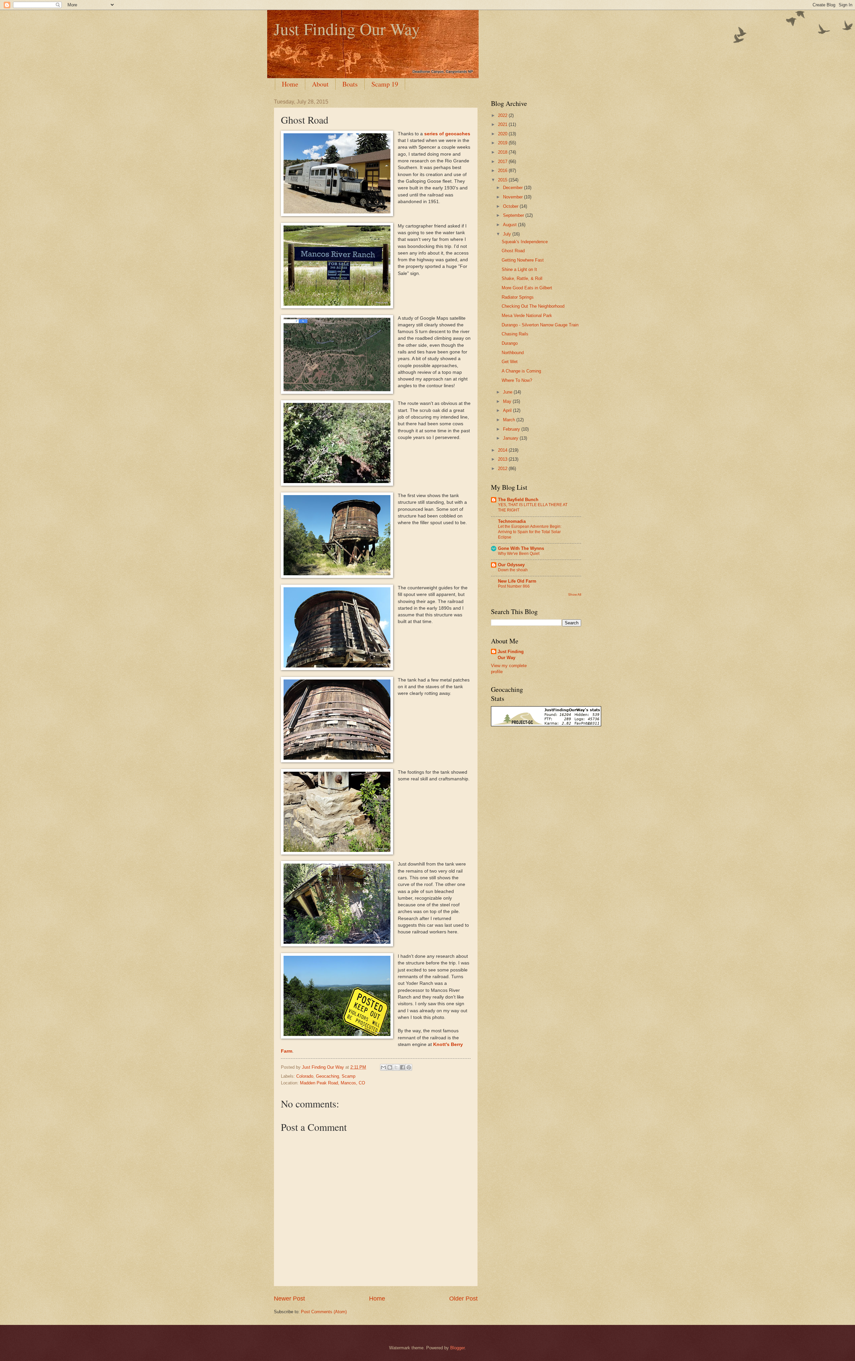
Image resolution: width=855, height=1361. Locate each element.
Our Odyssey (511, 564)
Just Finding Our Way (347, 28)
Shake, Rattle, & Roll (522, 278)
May (508, 401)
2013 (503, 459)
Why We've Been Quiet (518, 553)
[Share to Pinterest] (408, 1067)
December (513, 187)
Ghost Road (513, 250)
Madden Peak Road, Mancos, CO (332, 1082)
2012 (503, 468)
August (510, 224)
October (511, 206)
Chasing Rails (515, 333)
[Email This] (383, 1067)
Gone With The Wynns (521, 548)
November (513, 196)
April (508, 410)
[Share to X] (396, 1067)
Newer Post (289, 1298)
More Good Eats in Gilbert (527, 287)
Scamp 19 (384, 84)
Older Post (463, 1298)
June (508, 392)
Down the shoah (513, 570)
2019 (503, 142)
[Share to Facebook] (402, 1067)
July (507, 234)
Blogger (457, 1347)
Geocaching (327, 1076)
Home (290, 84)
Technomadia (512, 521)
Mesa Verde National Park (527, 315)
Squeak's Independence (525, 241)
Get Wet (510, 361)
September (514, 215)
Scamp (348, 1076)
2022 (503, 115)
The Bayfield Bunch (518, 499)
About (320, 84)
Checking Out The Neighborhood (533, 306)
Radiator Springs (518, 297)
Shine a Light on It (519, 269)
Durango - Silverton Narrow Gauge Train (540, 324)
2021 (503, 124)
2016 (503, 170)
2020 (503, 133)
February (512, 429)
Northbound (513, 352)
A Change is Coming (521, 370)
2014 (503, 450)
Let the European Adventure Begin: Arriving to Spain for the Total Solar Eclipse (529, 532)
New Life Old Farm (517, 581)
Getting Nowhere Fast (523, 260)
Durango (510, 343)
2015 (503, 179)
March (509, 419)
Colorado (304, 1076)
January (511, 438)
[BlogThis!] (389, 1067)
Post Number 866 (514, 586)
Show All (574, 594)
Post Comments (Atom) (324, 1311)
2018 (503, 152)
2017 (503, 161)
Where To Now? (517, 380)
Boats (350, 84)
